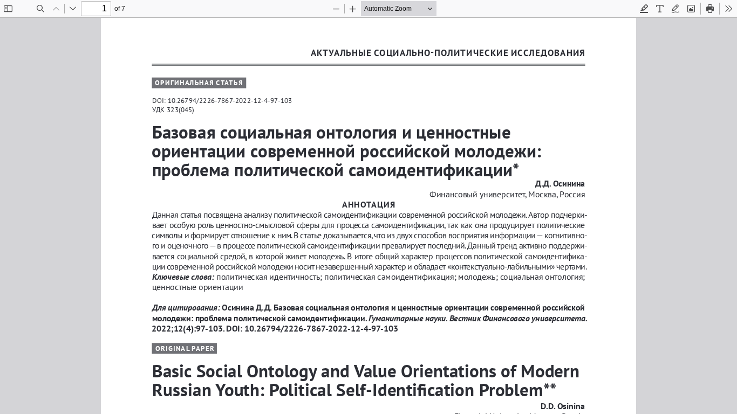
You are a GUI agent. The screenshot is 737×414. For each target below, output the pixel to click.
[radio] (644, 8)
